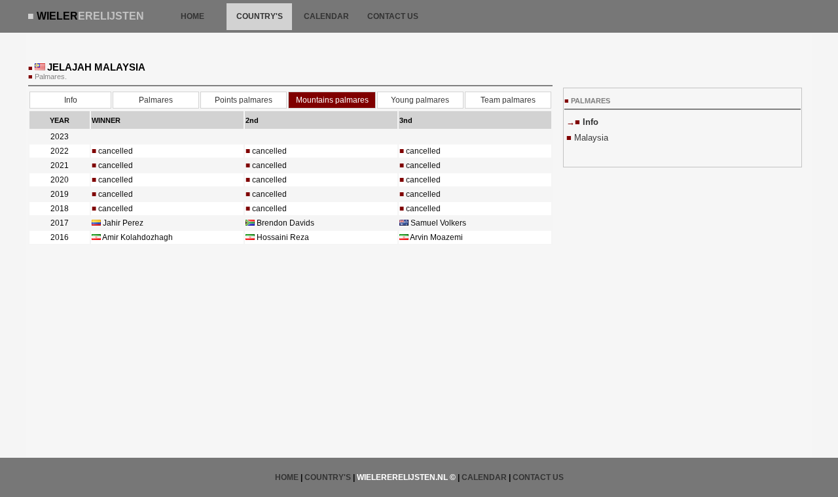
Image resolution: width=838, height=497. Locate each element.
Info (70, 100)
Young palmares (420, 100)
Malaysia (591, 138)
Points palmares (243, 100)
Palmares (156, 100)
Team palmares (508, 100)
